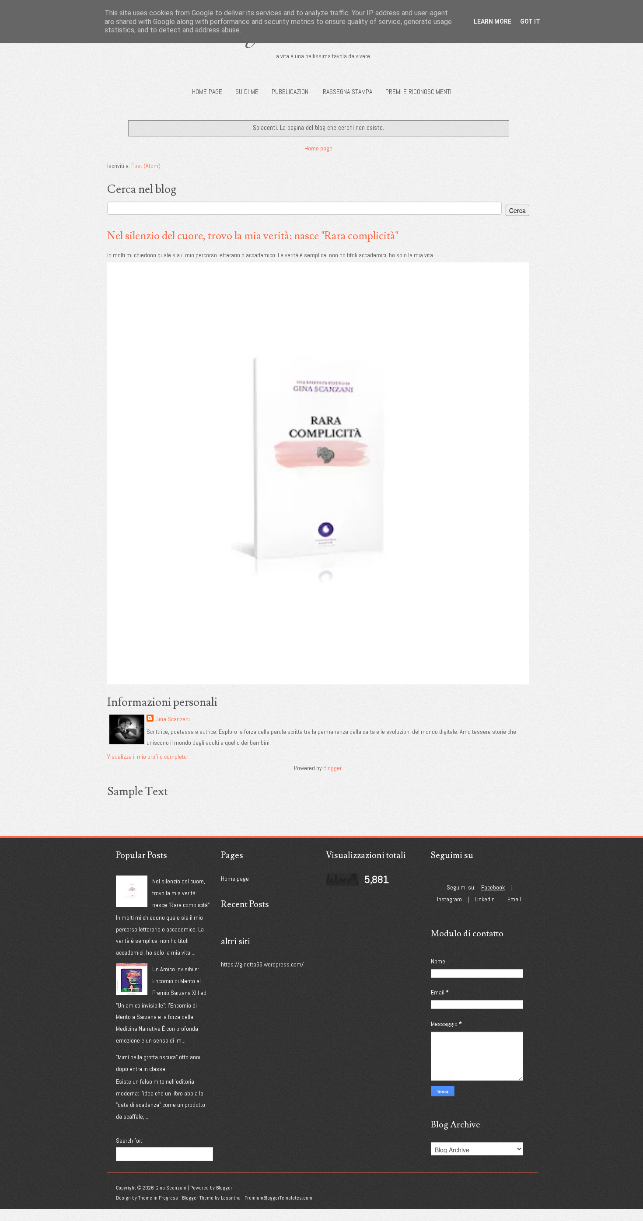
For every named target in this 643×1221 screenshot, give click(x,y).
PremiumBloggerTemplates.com (278, 1197)
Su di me (247, 91)
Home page (207, 91)
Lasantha (231, 1197)
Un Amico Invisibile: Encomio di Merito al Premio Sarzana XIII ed (179, 980)
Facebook (493, 887)
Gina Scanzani (172, 719)
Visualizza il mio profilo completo (147, 757)
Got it (530, 21)
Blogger (332, 768)
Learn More (492, 21)
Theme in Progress (158, 1197)
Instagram (449, 899)
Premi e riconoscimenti (418, 91)
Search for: (129, 1140)
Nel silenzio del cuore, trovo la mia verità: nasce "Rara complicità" (252, 236)
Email (514, 899)
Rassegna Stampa (347, 91)
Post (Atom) (146, 166)
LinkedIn (485, 899)
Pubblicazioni (291, 91)
